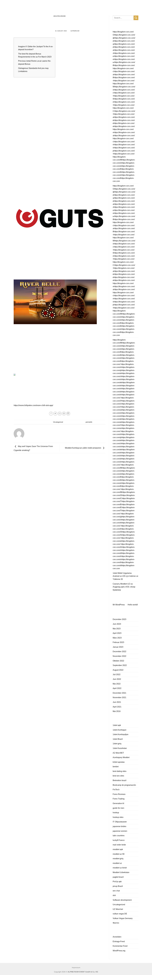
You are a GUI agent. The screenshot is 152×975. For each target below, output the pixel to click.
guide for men (118, 808)
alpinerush (75, 31)
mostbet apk (118, 849)
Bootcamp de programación (124, 785)
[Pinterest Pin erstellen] (64, 414)
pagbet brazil (118, 877)
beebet (116, 767)
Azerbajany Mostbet (121, 757)
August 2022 (118, 670)
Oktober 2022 (118, 661)
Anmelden (117, 937)
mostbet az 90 (118, 854)
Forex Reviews (119, 794)
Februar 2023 (118, 642)
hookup (116, 813)
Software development (122, 900)
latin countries (118, 836)
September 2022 (120, 665)
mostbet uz (117, 863)
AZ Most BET (118, 753)
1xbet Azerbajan (119, 730)
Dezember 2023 (119, 619)
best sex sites (118, 776)
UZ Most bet (118, 909)
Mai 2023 (117, 629)
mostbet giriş (118, 859)
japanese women (120, 831)
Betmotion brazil (119, 780)
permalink (89, 422)
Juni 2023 (117, 624)
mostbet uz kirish (120, 868)
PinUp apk (117, 882)
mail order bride (119, 845)
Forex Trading (118, 799)
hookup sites (118, 817)
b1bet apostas (119, 762)
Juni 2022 (117, 679)
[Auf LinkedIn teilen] (68, 414)
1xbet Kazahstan (120, 748)
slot (114, 895)
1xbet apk (117, 725)
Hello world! (133, 605)
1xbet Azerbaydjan (120, 734)
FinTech (116, 790)
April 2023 (117, 633)
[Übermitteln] (136, 17)
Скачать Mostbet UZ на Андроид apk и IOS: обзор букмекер (124, 587)
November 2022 (119, 656)
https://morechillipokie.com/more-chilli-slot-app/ (33, 405)
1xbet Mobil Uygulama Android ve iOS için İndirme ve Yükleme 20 (125, 576)
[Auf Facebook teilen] (51, 414)
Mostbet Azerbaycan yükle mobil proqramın (83, 448)
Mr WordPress (119, 605)
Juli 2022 (116, 674)
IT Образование (120, 822)
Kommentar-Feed (120, 946)
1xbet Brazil (118, 739)
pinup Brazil (118, 886)
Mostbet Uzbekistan (121, 872)
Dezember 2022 (119, 651)
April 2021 (117, 707)
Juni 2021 (117, 702)
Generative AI (118, 803)
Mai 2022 (117, 684)
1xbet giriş (117, 744)
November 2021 (119, 697)
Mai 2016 (117, 711)
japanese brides (119, 826)
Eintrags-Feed (119, 941)
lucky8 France (119, 840)
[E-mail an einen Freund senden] (60, 414)
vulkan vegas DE (120, 914)
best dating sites (119, 771)
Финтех (116, 923)
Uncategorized (59, 16)
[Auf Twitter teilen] (55, 414)
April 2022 (117, 688)
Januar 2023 (118, 647)
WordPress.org (119, 951)
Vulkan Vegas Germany (123, 918)
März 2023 (117, 638)
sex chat (116, 891)
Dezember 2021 (119, 693)
